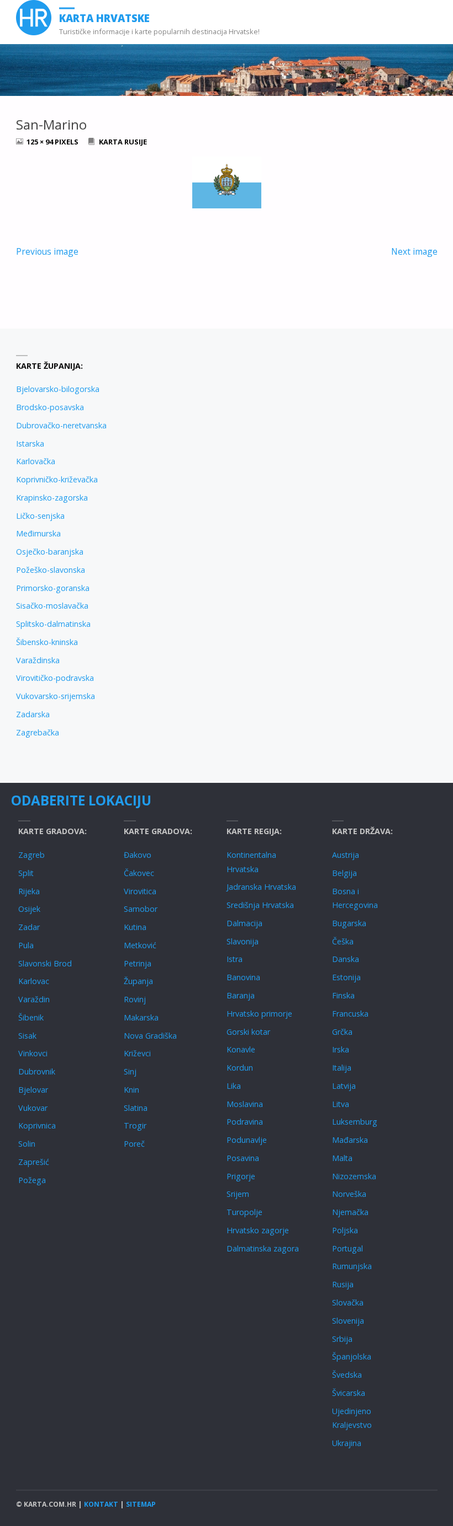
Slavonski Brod (45, 963)
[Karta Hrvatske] (33, 17)
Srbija (342, 1339)
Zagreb (31, 855)
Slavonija (243, 941)
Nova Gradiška (150, 1035)
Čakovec (139, 873)
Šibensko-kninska (47, 642)
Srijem (238, 1194)
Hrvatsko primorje (259, 1013)
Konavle (241, 1049)
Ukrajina (346, 1443)
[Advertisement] (332, 433)
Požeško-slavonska (50, 570)
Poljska (345, 1230)
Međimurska (38, 533)
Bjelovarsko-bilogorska (57, 389)
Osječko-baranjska (49, 551)
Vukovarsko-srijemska (55, 696)
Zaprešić (33, 1162)
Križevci (137, 1053)
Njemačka (350, 1212)
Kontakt (101, 1504)
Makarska (141, 1017)
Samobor (140, 909)
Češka (343, 941)
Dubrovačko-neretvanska (61, 425)
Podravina (245, 1121)
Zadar (29, 927)
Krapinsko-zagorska (52, 497)
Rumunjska (352, 1266)
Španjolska (351, 1356)
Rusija (343, 1284)
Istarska (30, 443)
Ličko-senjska (40, 516)
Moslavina (245, 1104)
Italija (341, 1067)
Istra (235, 959)
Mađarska (350, 1140)
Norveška (349, 1194)
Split (26, 873)
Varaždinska (38, 660)
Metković (140, 945)
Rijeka (29, 891)
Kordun (240, 1067)
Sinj (130, 1071)
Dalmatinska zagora (263, 1248)
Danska (345, 959)
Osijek (29, 909)
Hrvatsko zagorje (258, 1230)
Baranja (241, 995)
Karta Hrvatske (104, 18)
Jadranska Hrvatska (261, 887)
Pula (26, 945)
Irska (340, 1049)
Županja (138, 981)
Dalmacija (244, 923)
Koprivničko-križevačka (57, 479)
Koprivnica (37, 1125)
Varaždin (34, 999)
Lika (234, 1086)
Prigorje (241, 1176)
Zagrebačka (37, 732)
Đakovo (137, 855)
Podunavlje (247, 1140)
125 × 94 (41, 142)
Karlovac (33, 981)
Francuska (350, 1013)
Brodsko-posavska (50, 407)
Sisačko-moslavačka (52, 605)
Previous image (47, 251)
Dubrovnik (36, 1071)
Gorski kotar (248, 1032)
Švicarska (348, 1393)
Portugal (347, 1248)
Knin (131, 1089)
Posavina (243, 1158)
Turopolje (244, 1212)
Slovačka (348, 1302)
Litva (340, 1104)
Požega (32, 1180)
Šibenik (31, 1017)
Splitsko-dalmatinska (53, 624)
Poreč (134, 1143)
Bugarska (349, 923)
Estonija (346, 977)
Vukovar (33, 1108)
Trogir (135, 1125)
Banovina (243, 977)
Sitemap (141, 1504)
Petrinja (137, 963)
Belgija (344, 873)
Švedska (347, 1374)
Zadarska (33, 714)
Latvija (344, 1086)
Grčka (342, 1032)
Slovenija (348, 1320)
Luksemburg (354, 1121)
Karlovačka (35, 461)
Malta (342, 1158)
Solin (26, 1143)
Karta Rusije (123, 142)
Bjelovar (33, 1089)
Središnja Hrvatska (260, 905)
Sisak (27, 1035)
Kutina (135, 927)
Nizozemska (354, 1176)
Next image (414, 251)
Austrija (345, 855)
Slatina (136, 1108)
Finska (343, 995)
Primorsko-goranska (52, 588)
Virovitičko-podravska (55, 678)
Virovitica (140, 891)
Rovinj (135, 999)
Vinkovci (33, 1053)
